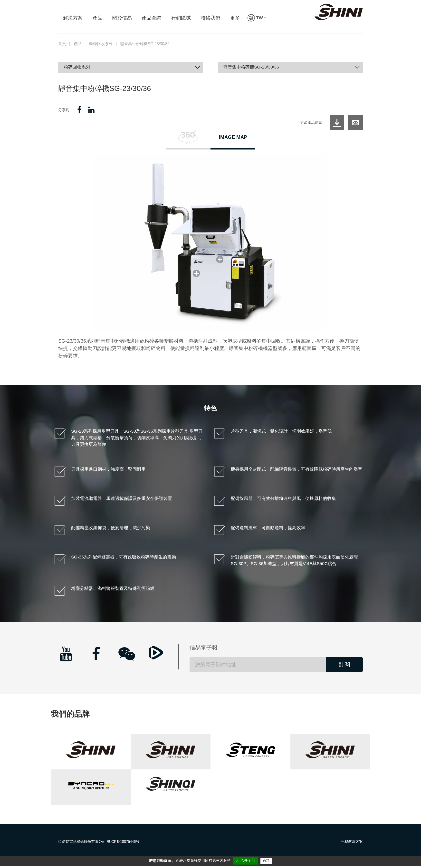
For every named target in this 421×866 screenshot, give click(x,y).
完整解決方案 (352, 841)
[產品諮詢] (355, 122)
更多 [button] (235, 17)
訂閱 (344, 664)
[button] (257, 17)
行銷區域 (181, 17)
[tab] (188, 139)
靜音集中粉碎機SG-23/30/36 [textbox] (251, 67)
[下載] (337, 122)
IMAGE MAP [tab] (233, 137)
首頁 (62, 44)
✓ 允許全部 (245, 860)
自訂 (266, 861)
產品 (97, 17)
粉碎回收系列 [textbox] (77, 67)
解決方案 (73, 17)
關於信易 (122, 17)
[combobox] (130, 67)
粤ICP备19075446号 (123, 841)
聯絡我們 (210, 17)
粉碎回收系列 (101, 44)
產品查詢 (151, 17)
